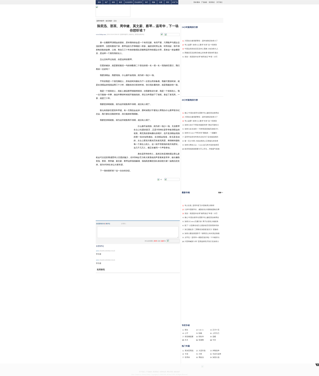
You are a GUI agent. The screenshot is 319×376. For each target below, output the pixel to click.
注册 (162, 241)
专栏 (146, 2)
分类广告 (175, 2)
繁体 (198, 2)
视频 (153, 2)
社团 (160, 2)
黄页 (167, 2)
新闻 (99, 2)
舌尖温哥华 (138, 2)
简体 (195, 2)
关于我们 (219, 2)
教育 (120, 2)
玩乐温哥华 (129, 2)
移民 (113, 2)
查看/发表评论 (139, 34)
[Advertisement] (202, 33)
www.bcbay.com (101, 34)
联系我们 (212, 2)
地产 (106, 2)
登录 (155, 241)
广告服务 (204, 2)
